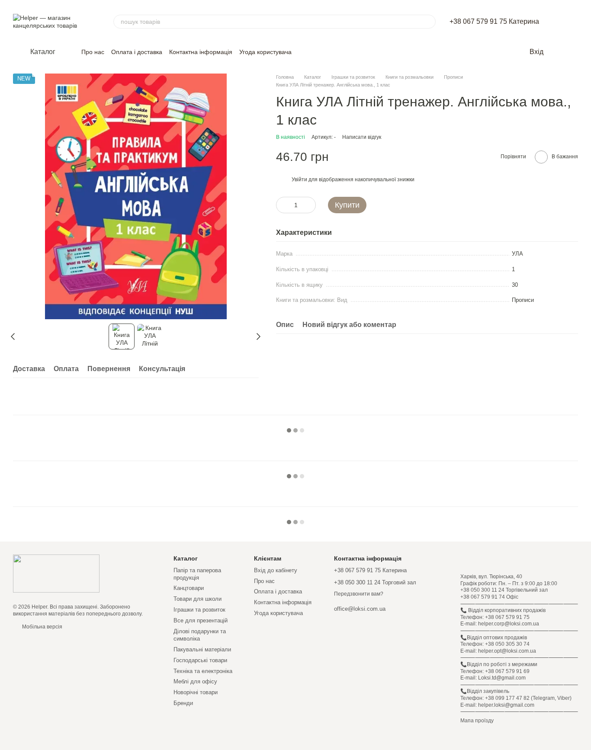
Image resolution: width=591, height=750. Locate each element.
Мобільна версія (41, 627)
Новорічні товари (195, 692)
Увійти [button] (299, 179)
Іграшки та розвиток (199, 609)
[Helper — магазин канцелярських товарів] (56, 574)
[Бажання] (556, 52)
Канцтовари (188, 588)
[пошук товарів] (429, 22)
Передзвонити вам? (358, 594)
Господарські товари (200, 660)
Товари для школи (197, 599)
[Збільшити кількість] (309, 204)
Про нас (92, 51)
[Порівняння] (573, 52)
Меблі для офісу (195, 681)
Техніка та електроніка (202, 671)
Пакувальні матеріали (202, 649)
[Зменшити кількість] (282, 204)
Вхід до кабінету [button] (275, 570)
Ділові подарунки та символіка (199, 635)
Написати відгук (361, 137)
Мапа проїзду (477, 721)
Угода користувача (265, 51)
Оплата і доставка (136, 51)
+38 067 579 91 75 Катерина (494, 21)
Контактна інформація (200, 51)
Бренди (183, 703)
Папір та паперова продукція (197, 574)
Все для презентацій (200, 620)
